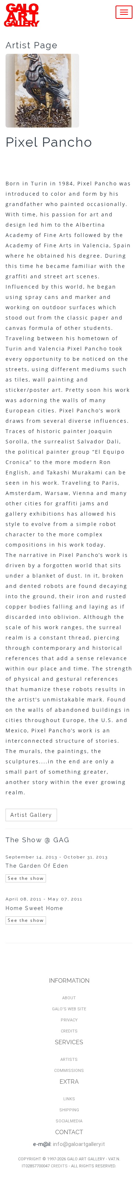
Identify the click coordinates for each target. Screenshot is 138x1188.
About (69, 998)
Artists (69, 1059)
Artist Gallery (31, 815)
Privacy (69, 1020)
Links (69, 1099)
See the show (26, 878)
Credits (69, 1031)
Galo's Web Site (69, 1009)
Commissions (69, 1070)
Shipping (69, 1110)
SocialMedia (69, 1121)
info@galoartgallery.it (79, 1144)
